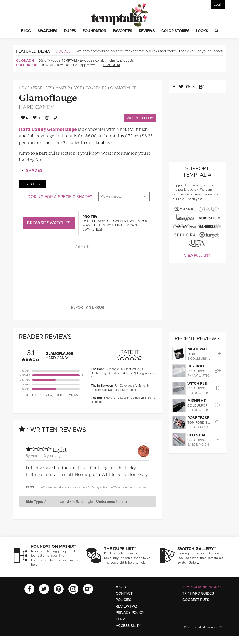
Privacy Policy (130, 612)
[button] (26, 31)
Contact (124, 593)
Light (60, 449)
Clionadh (25, 60)
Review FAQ (126, 606)
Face (77, 87)
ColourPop (26, 65)
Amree (36, 455)
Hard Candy (36, 107)
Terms (121, 619)
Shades (34, 170)
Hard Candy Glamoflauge (48, 129)
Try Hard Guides (198, 593)
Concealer (96, 87)
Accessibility (128, 625)
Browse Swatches (49, 223)
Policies (123, 599)
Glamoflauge (48, 97)
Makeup (63, 87)
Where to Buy (140, 118)
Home (24, 87)
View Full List (197, 255)
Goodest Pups (195, 599)
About (122, 587)
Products (42, 87)
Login (218, 4)
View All (62, 51)
